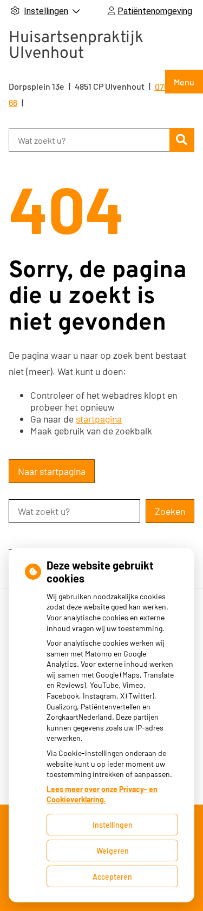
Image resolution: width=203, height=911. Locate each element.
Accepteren (112, 876)
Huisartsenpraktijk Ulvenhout (76, 46)
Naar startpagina (52, 471)
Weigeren (112, 850)
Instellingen (113, 824)
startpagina (99, 419)
